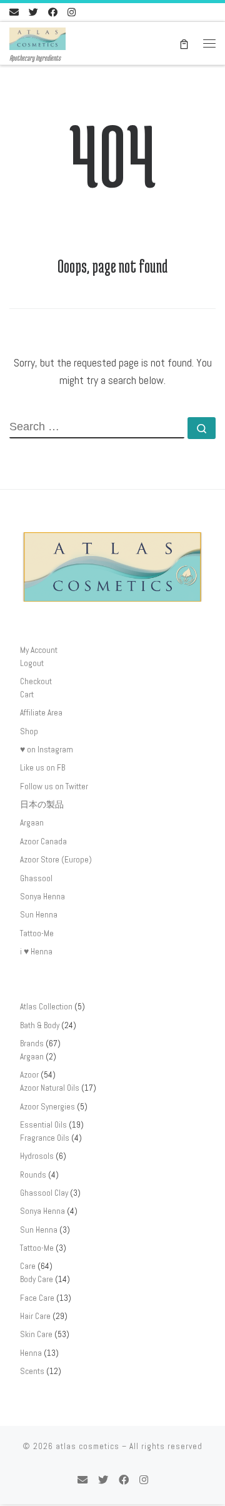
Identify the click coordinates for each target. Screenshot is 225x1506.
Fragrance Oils (44, 1138)
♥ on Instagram (46, 749)
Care (28, 1266)
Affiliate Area (41, 712)
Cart (27, 694)
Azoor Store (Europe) (56, 859)
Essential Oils (43, 1124)
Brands (32, 1043)
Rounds (33, 1175)
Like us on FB (42, 767)
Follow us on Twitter (54, 786)
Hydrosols (37, 1156)
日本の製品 (42, 804)
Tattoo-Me (37, 933)
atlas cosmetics (87, 1446)
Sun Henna (39, 914)
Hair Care (35, 1316)
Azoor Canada (43, 841)
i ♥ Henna (36, 951)
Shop (29, 731)
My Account (39, 650)
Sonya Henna (42, 896)
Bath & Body (39, 1025)
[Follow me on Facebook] (53, 12)
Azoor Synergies (47, 1106)
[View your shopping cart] (184, 43)
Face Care (37, 1298)
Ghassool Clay (44, 1193)
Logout (32, 663)
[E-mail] (14, 12)
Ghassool (36, 878)
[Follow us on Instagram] (72, 12)
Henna (31, 1353)
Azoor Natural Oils (49, 1088)
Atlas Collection (46, 1006)
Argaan (32, 822)
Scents (32, 1371)
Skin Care (36, 1334)
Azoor (29, 1074)
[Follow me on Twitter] (33, 12)
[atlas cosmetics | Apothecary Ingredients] (37, 37)
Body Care (36, 1279)
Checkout (36, 681)
